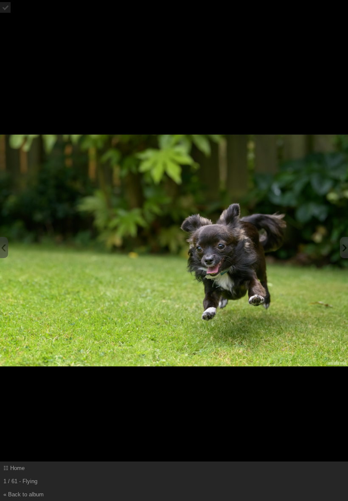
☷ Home (14, 468)
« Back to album (23, 494)
